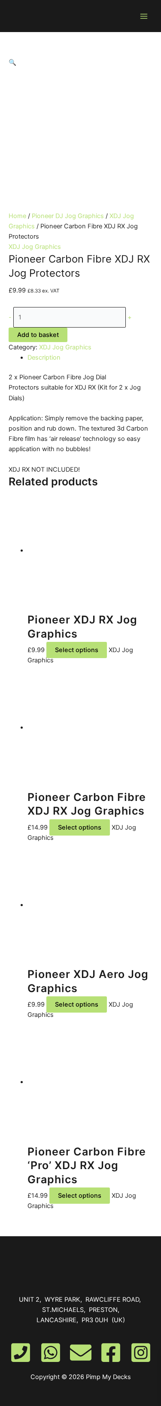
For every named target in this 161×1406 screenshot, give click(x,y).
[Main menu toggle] (143, 15)
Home (17, 216)
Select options (76, 650)
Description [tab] (44, 357)
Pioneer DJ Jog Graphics (68, 216)
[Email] (81, 1353)
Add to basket (38, 335)
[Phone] (21, 1353)
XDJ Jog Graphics (35, 247)
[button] (80, 62)
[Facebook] (111, 1353)
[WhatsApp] (51, 1353)
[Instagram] (141, 1353)
